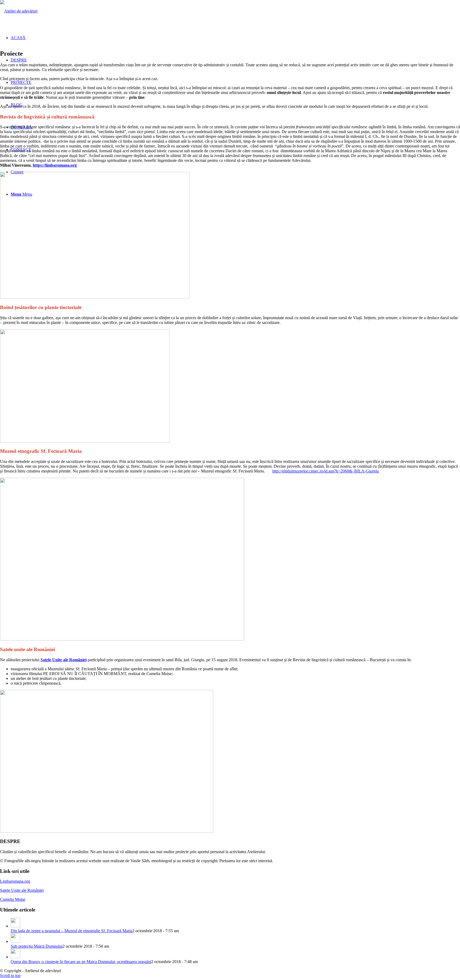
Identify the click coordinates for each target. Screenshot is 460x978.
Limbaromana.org (15, 881)
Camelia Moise (12, 899)
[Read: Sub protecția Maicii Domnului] (15, 941)
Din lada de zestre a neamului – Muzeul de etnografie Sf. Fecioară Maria (71, 930)
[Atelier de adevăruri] (19, 11)
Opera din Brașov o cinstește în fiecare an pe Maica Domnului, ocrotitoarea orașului (81, 961)
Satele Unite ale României (63, 660)
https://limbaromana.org (55, 165)
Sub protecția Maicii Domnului (37, 946)
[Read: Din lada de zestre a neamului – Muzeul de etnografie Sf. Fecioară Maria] (15, 926)
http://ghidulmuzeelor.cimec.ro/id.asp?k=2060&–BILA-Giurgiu (325, 471)
